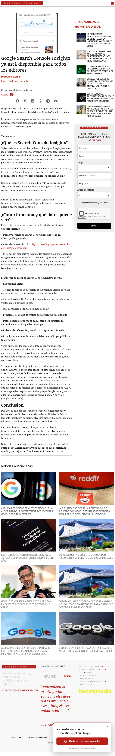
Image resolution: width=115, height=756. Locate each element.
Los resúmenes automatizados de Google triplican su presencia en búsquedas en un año (100, 97)
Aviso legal (17, 737)
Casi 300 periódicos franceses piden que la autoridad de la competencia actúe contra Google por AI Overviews (27, 511)
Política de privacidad (37, 737)
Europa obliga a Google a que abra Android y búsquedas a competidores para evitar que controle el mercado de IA (86, 604)
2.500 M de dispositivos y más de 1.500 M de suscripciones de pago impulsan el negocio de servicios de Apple (99, 56)
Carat (89, 684)
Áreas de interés (85, 189)
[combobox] (50, 676)
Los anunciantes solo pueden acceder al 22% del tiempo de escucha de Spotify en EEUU (100, 69)
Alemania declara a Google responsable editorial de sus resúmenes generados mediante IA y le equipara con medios (26, 651)
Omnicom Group (86, 678)
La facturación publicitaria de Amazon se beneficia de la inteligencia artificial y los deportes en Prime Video (99, 40)
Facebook (83, 666)
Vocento (100, 681)
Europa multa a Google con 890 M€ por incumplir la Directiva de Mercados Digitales (86, 556)
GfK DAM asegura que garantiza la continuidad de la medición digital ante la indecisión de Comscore (100, 83)
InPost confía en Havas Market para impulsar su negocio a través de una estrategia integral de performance (100, 111)
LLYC (81, 672)
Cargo (80, 162)
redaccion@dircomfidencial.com (20, 690)
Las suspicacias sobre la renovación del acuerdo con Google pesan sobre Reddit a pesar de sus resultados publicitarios (84, 511)
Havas (81, 684)
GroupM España (86, 681)
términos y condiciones (99, 202)
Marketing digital (10, 77)
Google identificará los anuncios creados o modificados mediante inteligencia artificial (86, 649)
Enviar (94, 225)
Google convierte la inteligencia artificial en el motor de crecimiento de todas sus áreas (27, 604)
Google (4, 94)
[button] (17, 101)
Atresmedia (96, 666)
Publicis (89, 672)
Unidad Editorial (86, 675)
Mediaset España (86, 669)
